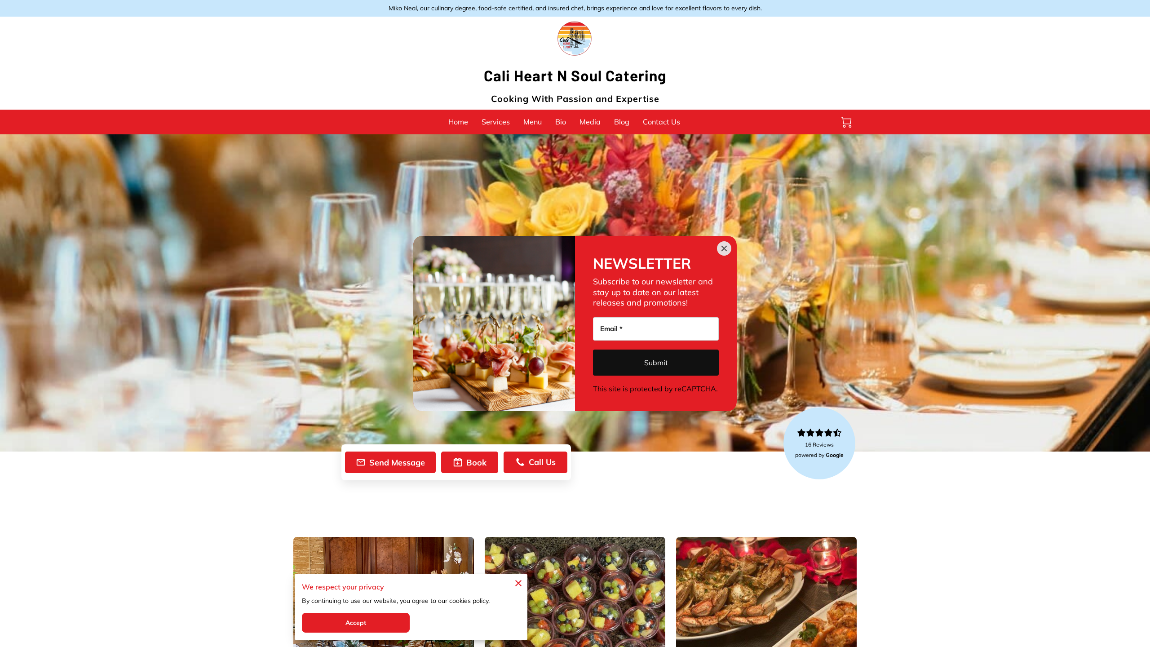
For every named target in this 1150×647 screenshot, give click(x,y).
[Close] (724, 248)
